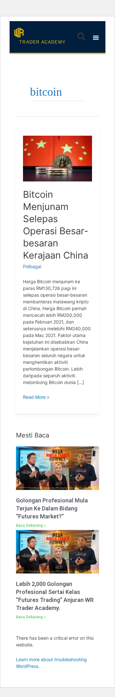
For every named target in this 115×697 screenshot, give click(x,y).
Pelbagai (32, 266)
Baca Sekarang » (31, 525)
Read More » (36, 397)
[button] (81, 36)
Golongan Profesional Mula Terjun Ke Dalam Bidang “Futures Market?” (52, 508)
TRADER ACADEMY (42, 41)
